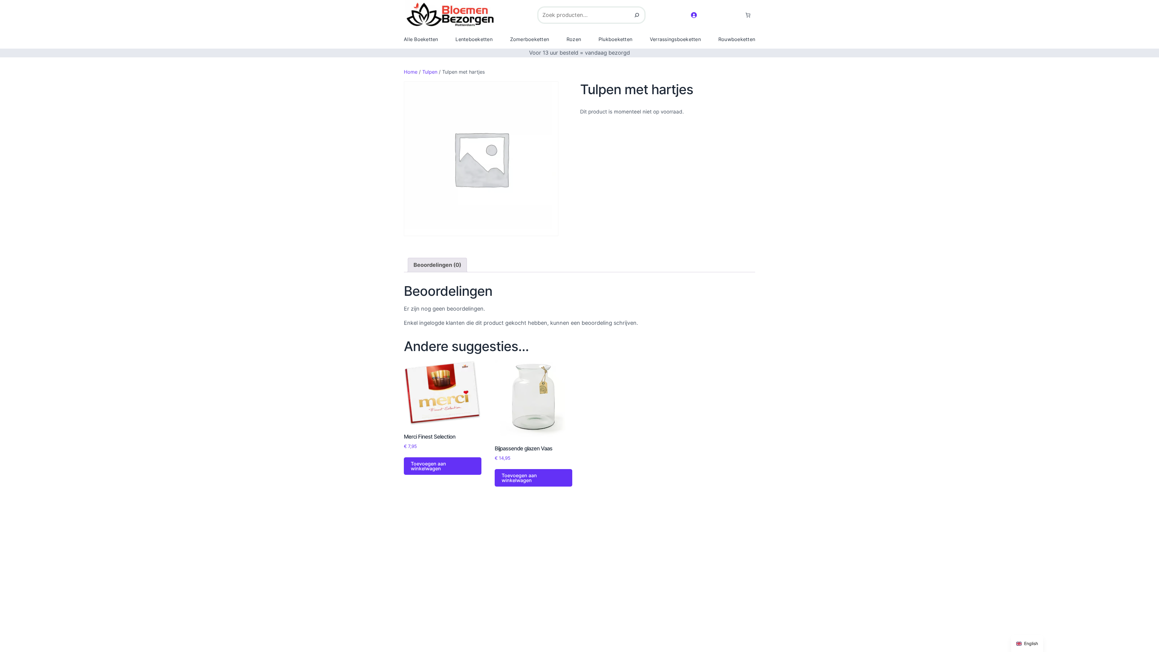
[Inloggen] (694, 15)
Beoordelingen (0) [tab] (437, 265)
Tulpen (429, 72)
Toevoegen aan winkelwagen (428, 466)
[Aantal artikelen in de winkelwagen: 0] (748, 15)
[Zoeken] (637, 15)
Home (410, 72)
